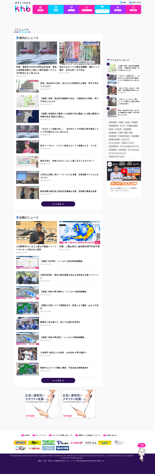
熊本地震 (113, 122)
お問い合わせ (112, 435)
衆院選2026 (114, 126)
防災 (111, 129)
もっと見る (56, 204)
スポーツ (125, 139)
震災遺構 (135, 136)
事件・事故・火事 (125, 133)
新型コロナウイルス (117, 157)
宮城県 (135, 122)
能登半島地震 (115, 139)
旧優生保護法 (133, 126)
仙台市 (118, 129)
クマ (123, 126)
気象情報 (127, 129)
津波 (127, 122)
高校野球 (113, 150)
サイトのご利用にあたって (62, 435)
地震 (121, 122)
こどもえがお (134, 150)
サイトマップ (41, 435)
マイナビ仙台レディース (130, 146)
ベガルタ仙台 (115, 143)
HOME (27, 435)
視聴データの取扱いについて (89, 435)
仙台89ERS (114, 146)
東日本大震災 (124, 136)
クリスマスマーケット (118, 153)
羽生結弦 (122, 150)
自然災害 (113, 136)
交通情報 (113, 133)
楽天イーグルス (128, 143)
